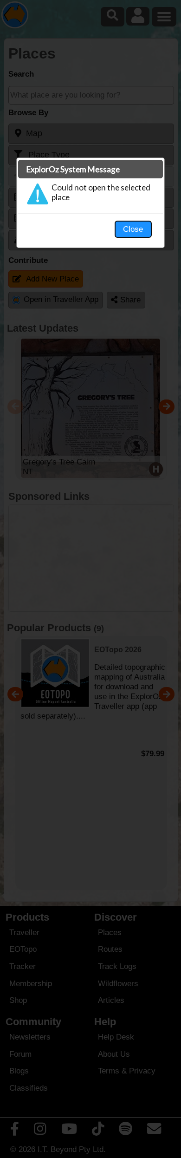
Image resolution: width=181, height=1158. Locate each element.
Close (133, 229)
